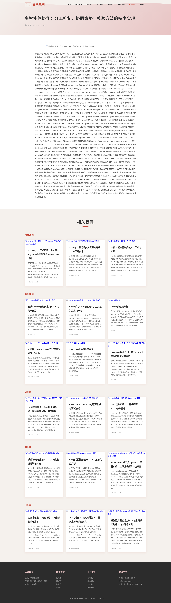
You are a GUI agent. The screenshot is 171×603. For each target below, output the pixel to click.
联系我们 (143, 4)
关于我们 (121, 4)
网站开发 (89, 4)
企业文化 (90, 584)
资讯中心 (132, 4)
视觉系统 (100, 4)
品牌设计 (78, 4)
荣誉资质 (90, 587)
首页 (69, 4)
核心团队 (90, 581)
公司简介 (90, 578)
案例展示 (110, 4)
